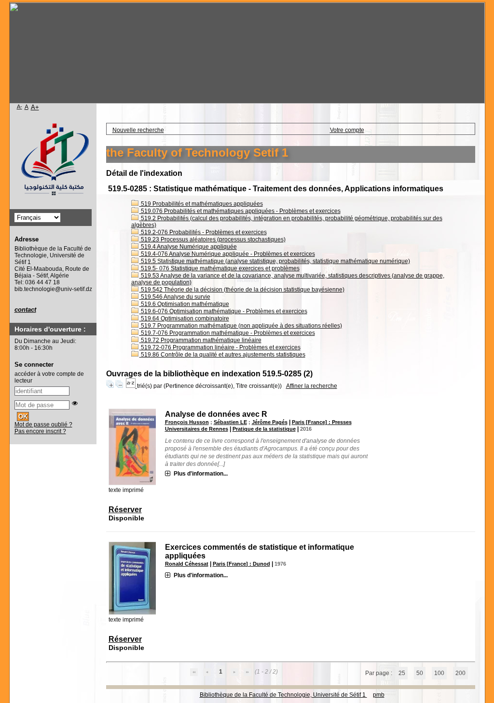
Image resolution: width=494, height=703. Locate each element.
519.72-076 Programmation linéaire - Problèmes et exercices (220, 347)
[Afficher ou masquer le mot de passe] (75, 403)
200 (460, 673)
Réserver (125, 509)
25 (401, 673)
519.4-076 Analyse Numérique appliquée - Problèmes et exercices (227, 254)
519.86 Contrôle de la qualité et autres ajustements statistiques (222, 354)
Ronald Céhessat (186, 564)
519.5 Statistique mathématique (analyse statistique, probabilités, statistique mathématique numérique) (274, 261)
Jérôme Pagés (270, 422)
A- (19, 106)
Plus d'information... (201, 473)
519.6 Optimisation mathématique (184, 304)
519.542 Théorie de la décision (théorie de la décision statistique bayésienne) (241, 289)
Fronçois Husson (187, 422)
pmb (378, 694)
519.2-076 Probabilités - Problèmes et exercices (203, 232)
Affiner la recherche (311, 386)
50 (419, 673)
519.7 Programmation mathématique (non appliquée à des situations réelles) (240, 325)
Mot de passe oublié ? (43, 424)
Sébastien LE (230, 422)
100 (439, 673)
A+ (35, 107)
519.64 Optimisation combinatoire (184, 318)
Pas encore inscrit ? (40, 431)
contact (25, 309)
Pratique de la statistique (264, 429)
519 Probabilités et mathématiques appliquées (201, 203)
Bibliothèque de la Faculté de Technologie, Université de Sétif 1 (283, 694)
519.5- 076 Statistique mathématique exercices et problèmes (219, 268)
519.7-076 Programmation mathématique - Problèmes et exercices (227, 333)
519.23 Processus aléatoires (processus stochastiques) (212, 239)
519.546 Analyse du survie (174, 296)
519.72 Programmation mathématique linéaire (200, 340)
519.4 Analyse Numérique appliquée (188, 246)
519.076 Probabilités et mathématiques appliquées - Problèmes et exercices (240, 211)
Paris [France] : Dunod (241, 564)
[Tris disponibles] (131, 386)
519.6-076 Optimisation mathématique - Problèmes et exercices (223, 311)
